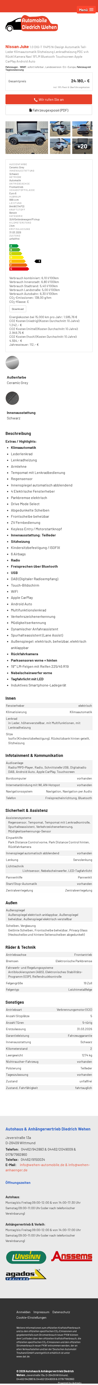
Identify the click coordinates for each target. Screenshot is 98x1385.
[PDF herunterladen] (49, 258)
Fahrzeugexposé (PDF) (50, 110)
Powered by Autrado (70, 1382)
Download (18, 308)
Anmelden (23, 1312)
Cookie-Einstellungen (31, 1317)
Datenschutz (61, 1312)
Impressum (41, 1312)
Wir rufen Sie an (51, 99)
